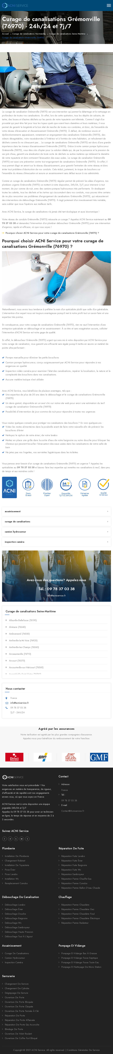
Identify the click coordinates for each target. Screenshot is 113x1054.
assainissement (13, 511)
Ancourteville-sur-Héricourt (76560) (26, 667)
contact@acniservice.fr (72, 811)
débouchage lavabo (15, 904)
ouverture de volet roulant (18, 1033)
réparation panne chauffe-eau (76, 878)
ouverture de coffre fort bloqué (21, 1038)
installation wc (12, 878)
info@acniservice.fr (56, 595)
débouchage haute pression (19, 932)
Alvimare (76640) (17, 627)
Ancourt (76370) (17, 660)
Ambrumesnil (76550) (19, 633)
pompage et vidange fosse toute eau (80, 962)
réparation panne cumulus (74, 883)
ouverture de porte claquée (19, 1006)
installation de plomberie (17, 856)
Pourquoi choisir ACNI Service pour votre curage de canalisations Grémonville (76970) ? (52, 233)
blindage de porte (14, 1029)
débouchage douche (15, 913)
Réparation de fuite (71, 848)
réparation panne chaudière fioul (78, 913)
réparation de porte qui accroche (22, 1024)
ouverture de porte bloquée (19, 1002)
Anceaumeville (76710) (20, 654)
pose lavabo (11, 874)
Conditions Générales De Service (83, 1050)
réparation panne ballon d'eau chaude (80, 887)
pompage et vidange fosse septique (79, 958)
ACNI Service (38, 1050)
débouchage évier (14, 909)
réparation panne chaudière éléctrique (80, 918)
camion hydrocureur (15, 531)
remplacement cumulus (16, 883)
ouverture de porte (14, 997)
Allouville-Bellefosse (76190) (23, 620)
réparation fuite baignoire (74, 865)
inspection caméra (14, 541)
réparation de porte (15, 1015)
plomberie (8, 848)
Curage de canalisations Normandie (28, 33)
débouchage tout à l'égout (19, 936)
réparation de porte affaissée (20, 1020)
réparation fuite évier (72, 860)
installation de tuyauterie (17, 865)
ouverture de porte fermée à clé (22, 1011)
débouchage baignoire (16, 918)
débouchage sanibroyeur (17, 927)
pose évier (10, 869)
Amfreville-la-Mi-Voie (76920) (23, 640)
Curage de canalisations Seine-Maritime (67, 33)
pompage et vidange (72, 946)
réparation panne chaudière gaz (77, 909)
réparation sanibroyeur (72, 874)
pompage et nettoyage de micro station (81, 967)
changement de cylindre (17, 988)
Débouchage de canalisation (20, 897)
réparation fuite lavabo (73, 856)
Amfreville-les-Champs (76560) (24, 647)
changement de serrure (17, 983)
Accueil (5, 33)
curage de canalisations (17, 521)
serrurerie (8, 976)
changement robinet (15, 860)
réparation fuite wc (71, 869)
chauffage (65, 897)
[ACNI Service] (15, 5)
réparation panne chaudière (75, 904)
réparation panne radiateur (75, 922)
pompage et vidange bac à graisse (79, 953)
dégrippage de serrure (16, 993)
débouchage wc (13, 922)
